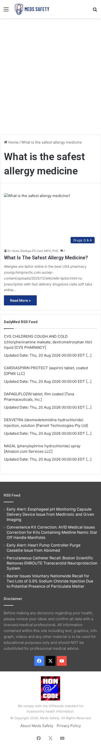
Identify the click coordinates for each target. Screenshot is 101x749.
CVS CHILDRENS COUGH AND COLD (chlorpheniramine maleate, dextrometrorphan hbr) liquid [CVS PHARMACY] (48, 342)
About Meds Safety (36, 725)
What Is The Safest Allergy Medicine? (46, 258)
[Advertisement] (50, 74)
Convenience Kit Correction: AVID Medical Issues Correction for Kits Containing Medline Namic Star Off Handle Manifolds (52, 532)
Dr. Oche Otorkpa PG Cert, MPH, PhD (33, 251)
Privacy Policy (69, 725)
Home (13, 142)
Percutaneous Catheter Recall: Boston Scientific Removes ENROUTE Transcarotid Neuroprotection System (52, 563)
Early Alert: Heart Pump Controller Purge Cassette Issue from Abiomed (43, 548)
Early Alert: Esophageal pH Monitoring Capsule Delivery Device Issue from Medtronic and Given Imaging (50, 514)
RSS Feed (12, 495)
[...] (88, 355)
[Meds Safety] (31, 9)
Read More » (20, 300)
